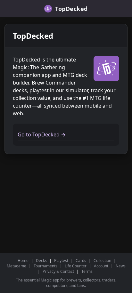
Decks (41, 260)
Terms (87, 271)
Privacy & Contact (58, 271)
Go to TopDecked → (42, 134)
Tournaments (45, 266)
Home (23, 260)
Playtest (61, 260)
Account (101, 266)
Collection (102, 260)
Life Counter (76, 266)
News (121, 266)
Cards (81, 260)
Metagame (16, 266)
